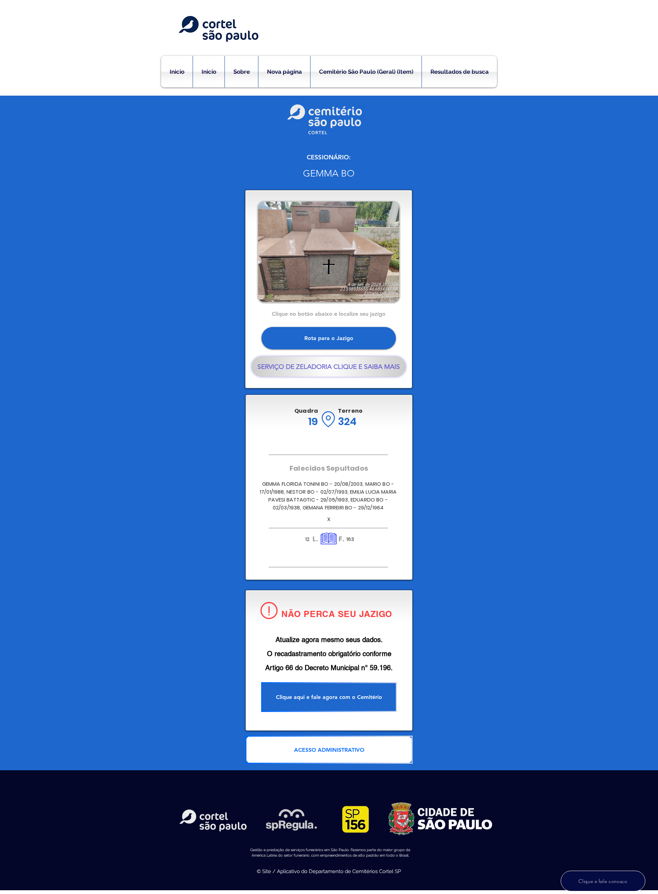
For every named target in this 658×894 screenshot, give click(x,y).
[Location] (328, 419)
